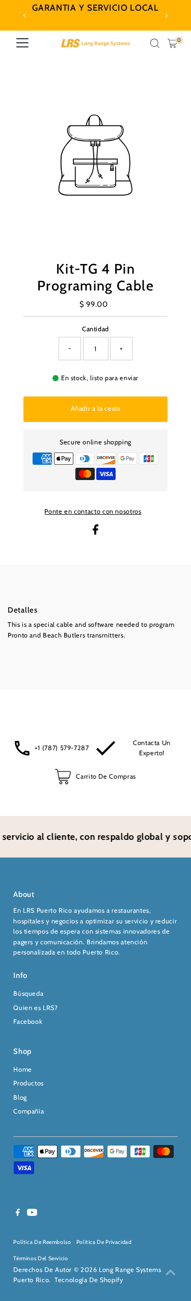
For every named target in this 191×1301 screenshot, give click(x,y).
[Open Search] (154, 43)
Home (22, 1069)
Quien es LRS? (35, 1008)
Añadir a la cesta (96, 408)
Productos (28, 1083)
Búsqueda (28, 993)
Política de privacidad (104, 1242)
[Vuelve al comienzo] (170, 1273)
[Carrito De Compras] (63, 782)
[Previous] (24, 15)
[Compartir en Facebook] (95, 532)
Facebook (27, 1021)
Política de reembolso (42, 1242)
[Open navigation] (22, 43)
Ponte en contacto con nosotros (92, 512)
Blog (20, 1097)
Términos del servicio (40, 1258)
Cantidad (95, 329)
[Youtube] (32, 1214)
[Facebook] (17, 1214)
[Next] (166, 15)
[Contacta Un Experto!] (106, 753)
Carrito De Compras (105, 776)
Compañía (28, 1111)
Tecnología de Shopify (88, 1280)
